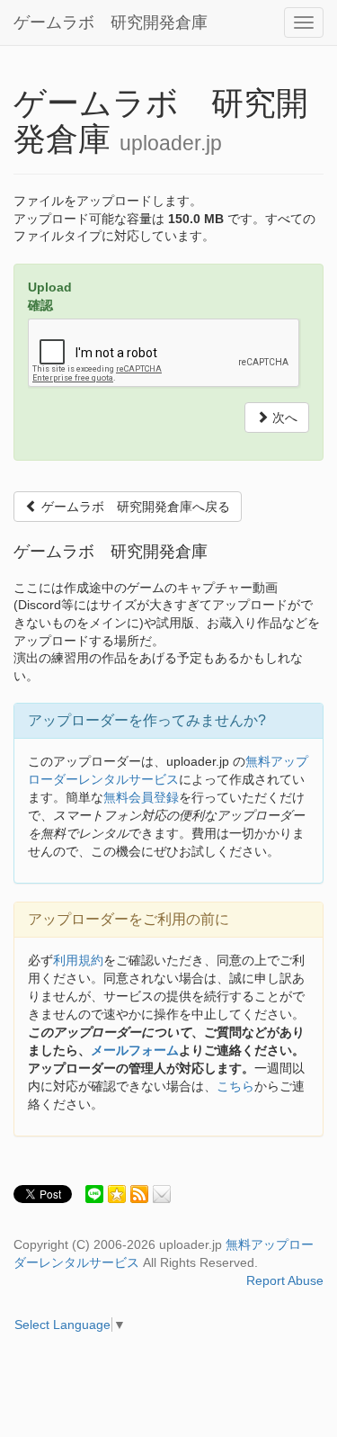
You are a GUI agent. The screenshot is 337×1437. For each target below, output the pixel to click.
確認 (40, 305)
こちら (235, 1086)
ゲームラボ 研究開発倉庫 (110, 22)
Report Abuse (285, 1280)
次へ (283, 417)
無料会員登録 (141, 797)
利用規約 (78, 960)
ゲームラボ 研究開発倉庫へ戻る (134, 506)
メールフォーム (135, 1050)
